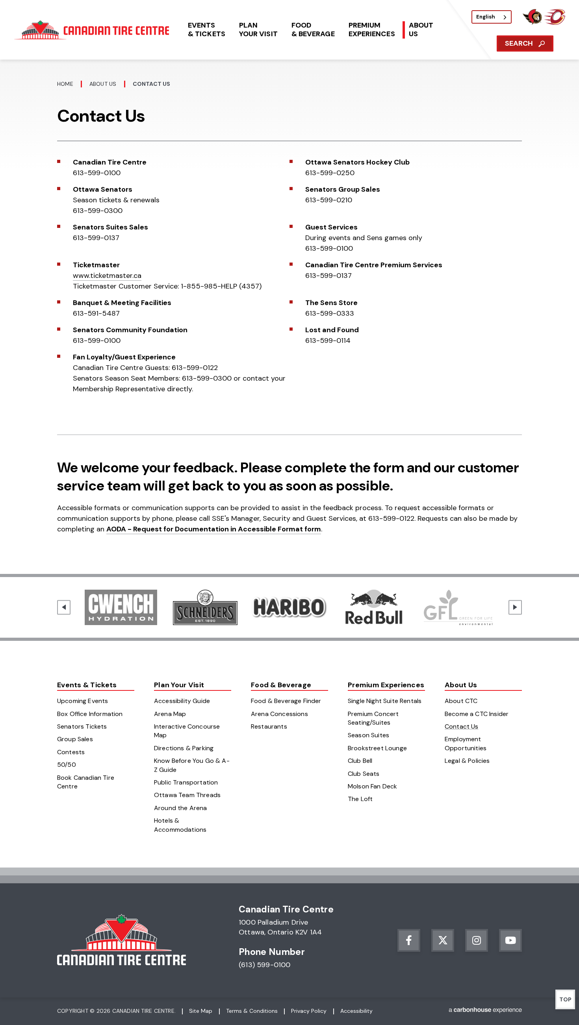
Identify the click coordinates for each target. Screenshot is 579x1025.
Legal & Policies (467, 761)
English (485, 16)
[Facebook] (408, 940)
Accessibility (356, 1010)
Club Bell (360, 761)
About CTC (461, 701)
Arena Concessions (279, 714)
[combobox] (491, 17)
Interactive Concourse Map (187, 730)
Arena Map (170, 714)
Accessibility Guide (182, 701)
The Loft (360, 799)
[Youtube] (510, 940)
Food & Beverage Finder (286, 701)
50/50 (66, 764)
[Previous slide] (64, 607)
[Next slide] (515, 607)
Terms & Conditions (252, 1010)
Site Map (200, 1010)
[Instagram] (476, 940)
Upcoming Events (82, 701)
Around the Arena (180, 808)
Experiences (372, 29)
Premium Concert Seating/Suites (373, 718)
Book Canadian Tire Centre (85, 781)
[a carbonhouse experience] (485, 1011)
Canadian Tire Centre (93, 30)
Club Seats (364, 774)
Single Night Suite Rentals (384, 701)
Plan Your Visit (179, 685)
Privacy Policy (309, 1010)
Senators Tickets (82, 726)
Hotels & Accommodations (180, 824)
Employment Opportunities (465, 743)
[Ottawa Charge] (554, 23)
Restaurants (269, 726)
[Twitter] (442, 940)
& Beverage (313, 29)
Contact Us (462, 726)
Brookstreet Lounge (377, 748)
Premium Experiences (386, 685)
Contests (71, 752)
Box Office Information (90, 714)
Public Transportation (186, 782)
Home (65, 83)
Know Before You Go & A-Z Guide (192, 765)
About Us (103, 83)
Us (421, 29)
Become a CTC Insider (476, 714)
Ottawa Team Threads (187, 795)
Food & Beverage (281, 685)
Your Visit (258, 29)
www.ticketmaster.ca (107, 275)
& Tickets (206, 29)
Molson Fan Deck (372, 786)
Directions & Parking (183, 748)
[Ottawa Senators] (532, 23)
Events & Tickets (87, 685)
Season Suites (368, 735)
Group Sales (75, 739)
